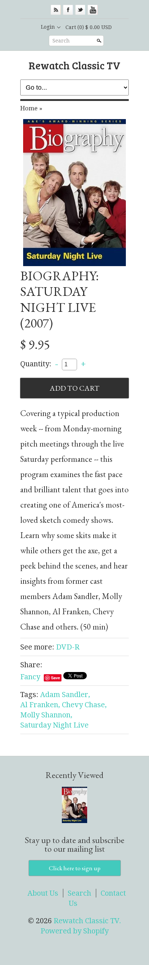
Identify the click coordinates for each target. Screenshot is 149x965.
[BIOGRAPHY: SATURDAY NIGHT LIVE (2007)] (74, 192)
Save (55, 677)
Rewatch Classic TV (74, 65)
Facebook (68, 10)
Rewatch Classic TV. (87, 920)
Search (61, 41)
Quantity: (35, 363)
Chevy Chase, (84, 704)
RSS (56, 10)
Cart (88, 27)
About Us (42, 893)
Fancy (30, 676)
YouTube (93, 10)
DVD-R (68, 647)
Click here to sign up (75, 868)
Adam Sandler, (65, 694)
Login (48, 27)
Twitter (80, 10)
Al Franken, (40, 704)
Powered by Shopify (74, 931)
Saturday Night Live (54, 725)
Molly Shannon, (46, 714)
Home (29, 108)
